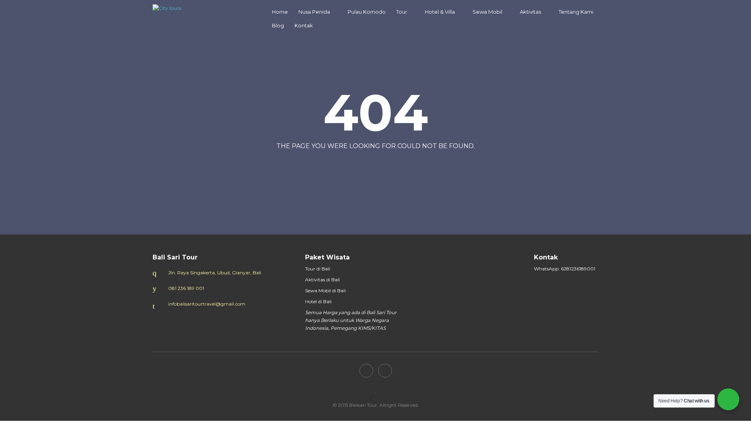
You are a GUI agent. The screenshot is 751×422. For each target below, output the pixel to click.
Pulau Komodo (367, 12)
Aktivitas (530, 12)
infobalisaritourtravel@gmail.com (206, 304)
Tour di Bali (317, 269)
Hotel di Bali (318, 301)
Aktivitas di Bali (322, 280)
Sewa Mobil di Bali (325, 290)
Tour (401, 12)
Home (280, 12)
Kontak (304, 25)
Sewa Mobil (487, 12)
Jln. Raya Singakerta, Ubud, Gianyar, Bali (214, 272)
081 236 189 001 (186, 288)
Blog (278, 25)
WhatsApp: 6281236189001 (564, 269)
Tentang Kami (576, 12)
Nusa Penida (314, 12)
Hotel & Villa (440, 12)
